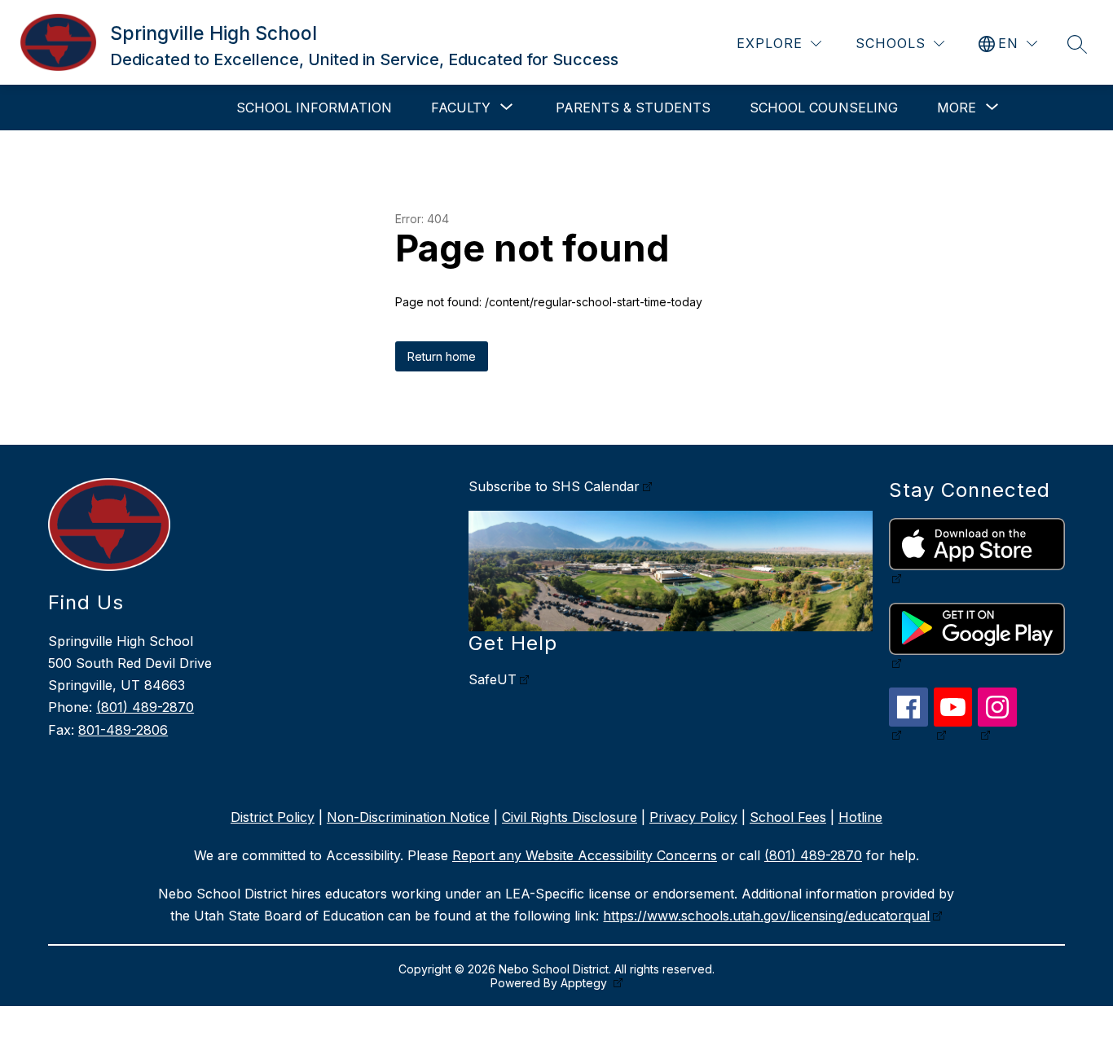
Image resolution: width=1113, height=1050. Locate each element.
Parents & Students (633, 107)
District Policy (273, 817)
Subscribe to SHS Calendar (554, 486)
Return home (441, 356)
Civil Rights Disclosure (569, 817)
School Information (314, 107)
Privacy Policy (693, 817)
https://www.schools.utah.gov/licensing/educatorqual (766, 915)
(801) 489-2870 (145, 707)
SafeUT (493, 679)
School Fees (788, 817)
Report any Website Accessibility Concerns (584, 855)
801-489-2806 (123, 730)
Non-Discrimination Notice (408, 817)
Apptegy (585, 983)
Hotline (860, 817)
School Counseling (824, 107)
